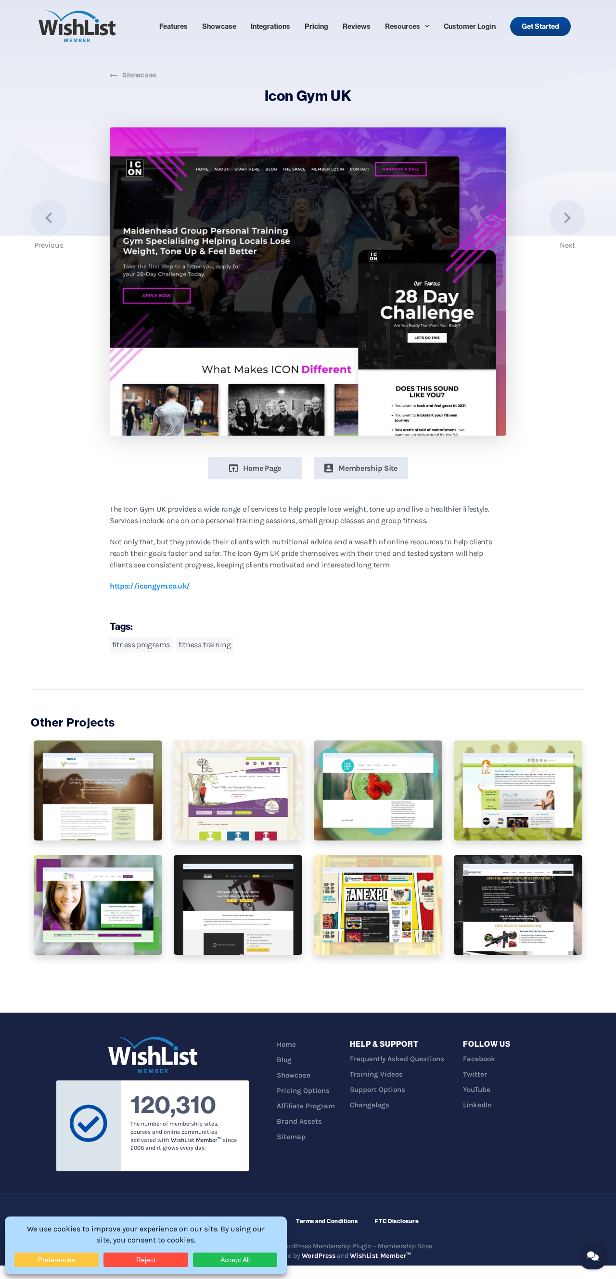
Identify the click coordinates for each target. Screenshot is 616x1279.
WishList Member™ (380, 1256)
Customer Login (470, 26)
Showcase (219, 26)
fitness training (205, 644)
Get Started (540, 26)
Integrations (270, 26)
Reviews (357, 26)
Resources (402, 26)
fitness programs (141, 644)
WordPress (318, 1256)
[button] (255, 468)
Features (173, 26)
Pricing (316, 26)
